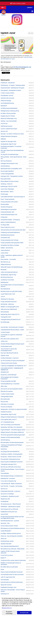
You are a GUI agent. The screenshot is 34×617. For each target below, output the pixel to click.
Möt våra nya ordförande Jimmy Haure (11, 467)
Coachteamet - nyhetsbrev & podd (10, 496)
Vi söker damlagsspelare (7, 173)
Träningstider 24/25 (6, 317)
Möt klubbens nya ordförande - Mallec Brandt (12, 548)
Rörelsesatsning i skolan (7, 541)
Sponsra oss (4, 488)
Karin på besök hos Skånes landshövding (11, 582)
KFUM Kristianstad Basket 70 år (9, 214)
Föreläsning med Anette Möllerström (10, 232)
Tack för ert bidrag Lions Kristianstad (10, 424)
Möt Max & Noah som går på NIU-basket (11, 291)
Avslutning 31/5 (5, 593)
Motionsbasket (5, 312)
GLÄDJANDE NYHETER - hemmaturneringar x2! (13, 196)
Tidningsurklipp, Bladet (7, 396)
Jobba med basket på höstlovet (9, 272)
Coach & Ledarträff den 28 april (9, 128)
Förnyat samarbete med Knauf (9, 301)
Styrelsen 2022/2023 (6, 543)
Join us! (3, 296)
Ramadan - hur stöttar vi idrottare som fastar (12, 133)
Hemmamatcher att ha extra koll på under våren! (13, 230)
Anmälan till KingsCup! (6, 207)
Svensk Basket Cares (6, 346)
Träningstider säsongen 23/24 (8, 464)
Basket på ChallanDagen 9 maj (9, 118)
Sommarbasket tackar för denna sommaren (12, 574)
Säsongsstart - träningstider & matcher (11, 90)
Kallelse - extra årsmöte (7, 247)
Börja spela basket (6, 178)
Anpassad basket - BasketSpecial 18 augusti (12, 88)
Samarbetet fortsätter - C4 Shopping (10, 219)
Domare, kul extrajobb (6, 406)
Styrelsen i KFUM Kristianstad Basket (10, 437)
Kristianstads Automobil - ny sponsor (10, 491)
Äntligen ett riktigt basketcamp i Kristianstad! (12, 417)
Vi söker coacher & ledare (7, 93)
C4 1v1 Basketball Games (7, 422)
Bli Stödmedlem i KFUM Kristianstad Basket (12, 442)
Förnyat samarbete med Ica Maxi (9, 201)
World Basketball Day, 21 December (10, 383)
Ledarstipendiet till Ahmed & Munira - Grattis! (12, 329)
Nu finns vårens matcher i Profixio (9, 525)
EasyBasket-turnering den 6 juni (9, 511)
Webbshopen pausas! (6, 126)
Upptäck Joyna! (8, 33)
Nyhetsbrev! (4, 105)
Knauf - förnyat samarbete (7, 199)
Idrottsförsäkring (5, 166)
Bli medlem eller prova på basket (9, 567)
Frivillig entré (4, 217)
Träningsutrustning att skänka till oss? (11, 319)
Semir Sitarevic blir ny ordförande (9, 509)
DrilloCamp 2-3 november (7, 404)
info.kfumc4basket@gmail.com (22, 67)
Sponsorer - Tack (5, 523)
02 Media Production (6, 412)
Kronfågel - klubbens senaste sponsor (11, 533)
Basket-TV (3, 558)
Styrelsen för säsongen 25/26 (8, 141)
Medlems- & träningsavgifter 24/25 (10, 306)
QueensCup (4, 449)
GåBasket (3, 139)
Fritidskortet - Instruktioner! (8, 82)
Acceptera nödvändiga (9, 612)
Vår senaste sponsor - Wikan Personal (11, 504)
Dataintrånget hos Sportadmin (9, 209)
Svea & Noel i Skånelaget (7, 189)
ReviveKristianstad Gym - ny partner (10, 520)
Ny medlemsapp (5, 322)
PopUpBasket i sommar (7, 95)
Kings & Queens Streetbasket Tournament (11, 572)
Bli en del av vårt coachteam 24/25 (9, 338)
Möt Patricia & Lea (5, 262)
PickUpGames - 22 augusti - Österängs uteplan (13, 85)
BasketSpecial (4, 282)
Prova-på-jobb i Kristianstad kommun (10, 459)
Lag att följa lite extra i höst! (8, 294)
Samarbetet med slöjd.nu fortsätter (10, 245)
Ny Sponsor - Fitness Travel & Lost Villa (11, 456)
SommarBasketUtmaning (7, 103)
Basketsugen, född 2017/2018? (9, 186)
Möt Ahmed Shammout (7, 277)
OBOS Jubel (4, 386)
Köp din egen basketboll (7, 171)
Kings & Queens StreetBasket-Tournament (12, 461)
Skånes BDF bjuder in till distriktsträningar (11, 267)
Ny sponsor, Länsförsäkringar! (9, 374)
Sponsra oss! (4, 131)
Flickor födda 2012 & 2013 (8, 227)
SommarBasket (5, 473)
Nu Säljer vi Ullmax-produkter (8, 113)
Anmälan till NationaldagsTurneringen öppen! (12, 344)
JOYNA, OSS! (4, 341)
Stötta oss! (3, 538)
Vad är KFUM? (4, 514)
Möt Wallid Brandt (5, 289)
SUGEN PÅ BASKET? (6, 531)
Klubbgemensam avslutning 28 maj (10, 111)
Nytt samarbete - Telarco (7, 191)
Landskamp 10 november (7, 279)
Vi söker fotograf (5, 332)
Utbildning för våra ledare (7, 299)
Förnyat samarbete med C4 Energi (9, 240)
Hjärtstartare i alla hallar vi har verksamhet (11, 427)
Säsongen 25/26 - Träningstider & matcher (12, 176)
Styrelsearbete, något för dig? (8, 144)
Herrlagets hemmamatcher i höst (9, 163)
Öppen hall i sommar (6, 584)
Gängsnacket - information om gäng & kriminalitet (14, 409)
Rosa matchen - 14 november (8, 259)
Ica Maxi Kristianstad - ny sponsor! (10, 358)
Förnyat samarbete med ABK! (8, 381)
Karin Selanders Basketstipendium (10, 546)
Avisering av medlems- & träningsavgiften (11, 454)
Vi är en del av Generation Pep (8, 481)
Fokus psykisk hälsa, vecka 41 (9, 419)
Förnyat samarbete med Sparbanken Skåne (12, 242)
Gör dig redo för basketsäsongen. (10, 154)
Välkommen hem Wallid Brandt (9, 309)
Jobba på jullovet (5, 250)
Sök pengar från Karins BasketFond (10, 451)
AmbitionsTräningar (6, 100)
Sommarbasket (5, 579)
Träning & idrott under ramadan (9, 363)
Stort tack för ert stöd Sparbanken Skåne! (11, 389)
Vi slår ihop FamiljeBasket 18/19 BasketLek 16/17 (13, 365)
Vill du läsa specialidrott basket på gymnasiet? (13, 435)
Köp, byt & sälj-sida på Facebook (9, 353)
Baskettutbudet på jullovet (7, 235)
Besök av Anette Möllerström (8, 222)
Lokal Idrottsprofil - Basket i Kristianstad (11, 483)
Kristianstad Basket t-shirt (7, 212)
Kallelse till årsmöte (6, 264)
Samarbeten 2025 (5, 237)
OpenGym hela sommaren (7, 98)
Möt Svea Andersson (6, 161)
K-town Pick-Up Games (7, 555)
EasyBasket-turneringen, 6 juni (8, 587)
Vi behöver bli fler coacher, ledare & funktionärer (13, 560)
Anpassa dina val (7, 608)
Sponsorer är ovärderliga (7, 493)
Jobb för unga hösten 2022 (8, 577)
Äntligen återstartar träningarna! (9, 136)
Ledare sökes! (4, 253)
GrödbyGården (4, 501)
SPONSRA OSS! (5, 372)
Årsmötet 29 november (7, 391)
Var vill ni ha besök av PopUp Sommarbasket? (13, 360)
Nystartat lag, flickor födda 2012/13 (10, 314)
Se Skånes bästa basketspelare (9, 108)
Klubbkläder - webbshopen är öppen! (10, 506)
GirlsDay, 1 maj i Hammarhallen (9, 121)
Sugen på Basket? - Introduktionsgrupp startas (13, 429)
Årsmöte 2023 (4, 401)
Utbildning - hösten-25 (6, 184)
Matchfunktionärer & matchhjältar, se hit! (11, 168)
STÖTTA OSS (4, 123)
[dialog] (17, 606)
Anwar (2, 569)
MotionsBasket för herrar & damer (9, 181)
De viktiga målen (5, 224)
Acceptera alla (24, 612)
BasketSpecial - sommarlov (8, 478)
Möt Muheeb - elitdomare (7, 304)
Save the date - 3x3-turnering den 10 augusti (12, 327)
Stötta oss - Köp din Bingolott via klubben (11, 536)
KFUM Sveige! (4, 194)
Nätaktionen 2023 (5, 499)
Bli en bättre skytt (5, 399)
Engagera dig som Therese (8, 116)
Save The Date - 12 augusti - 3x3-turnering (11, 486)
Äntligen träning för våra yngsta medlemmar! (12, 432)
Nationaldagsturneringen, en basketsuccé (12, 476)
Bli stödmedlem (5, 204)
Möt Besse (3, 269)
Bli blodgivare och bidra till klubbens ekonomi (13, 528)
